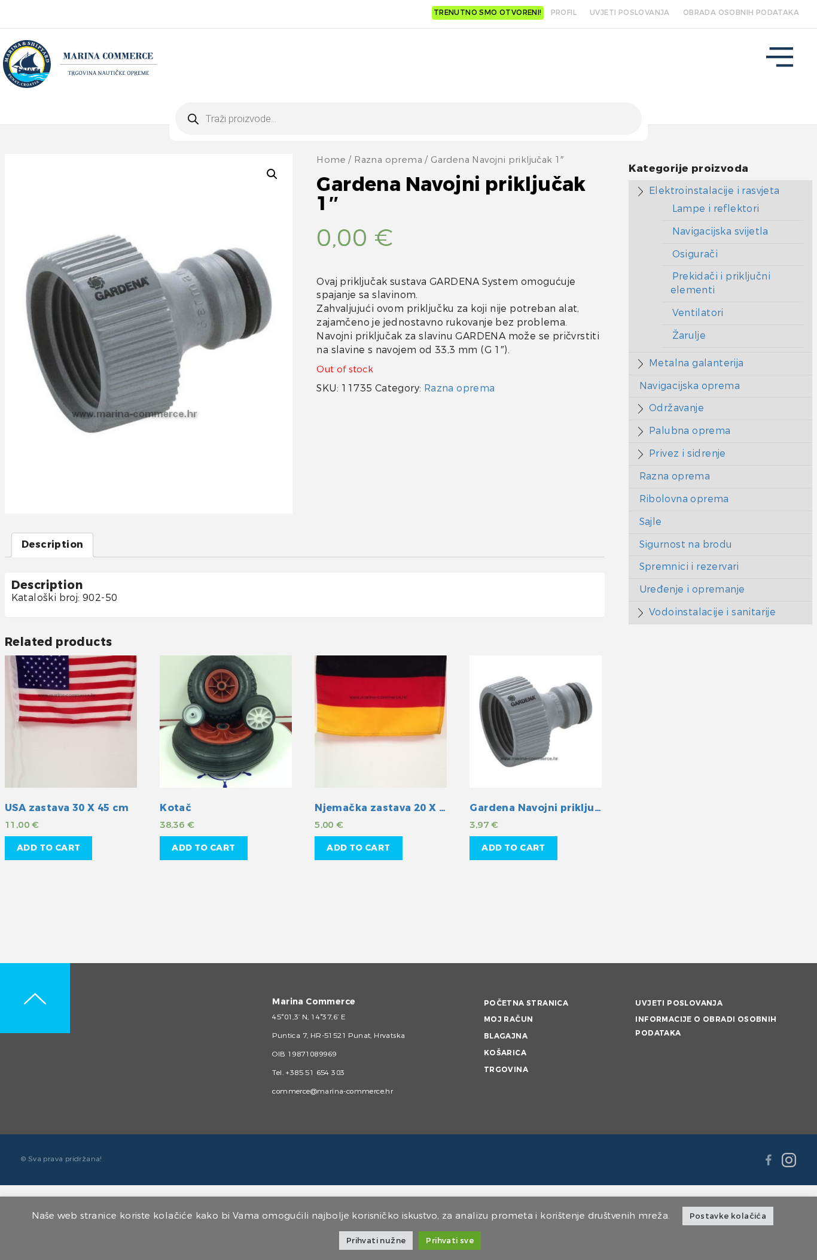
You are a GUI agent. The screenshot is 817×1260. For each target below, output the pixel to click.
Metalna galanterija (696, 363)
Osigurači (695, 254)
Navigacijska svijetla (720, 231)
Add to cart (48, 848)
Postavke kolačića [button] (728, 1216)
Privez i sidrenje (687, 453)
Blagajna (506, 1036)
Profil (564, 12)
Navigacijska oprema (689, 385)
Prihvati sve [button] (450, 1240)
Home (331, 160)
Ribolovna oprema (684, 499)
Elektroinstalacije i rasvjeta (714, 190)
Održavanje (676, 408)
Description (52, 544)
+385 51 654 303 (315, 1072)
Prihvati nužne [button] (376, 1240)
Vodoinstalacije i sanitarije (712, 612)
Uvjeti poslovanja (679, 1003)
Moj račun (509, 1019)
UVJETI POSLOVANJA (630, 12)
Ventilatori (698, 312)
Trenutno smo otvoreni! (488, 12)
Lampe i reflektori (716, 208)
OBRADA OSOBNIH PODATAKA (741, 12)
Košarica (505, 1053)
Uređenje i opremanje (692, 589)
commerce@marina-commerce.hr (332, 1091)
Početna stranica (526, 1003)
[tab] (52, 545)
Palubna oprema (690, 430)
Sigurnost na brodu (686, 544)
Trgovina (506, 1069)
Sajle (650, 521)
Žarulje (689, 335)
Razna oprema (388, 160)
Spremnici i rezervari (689, 566)
